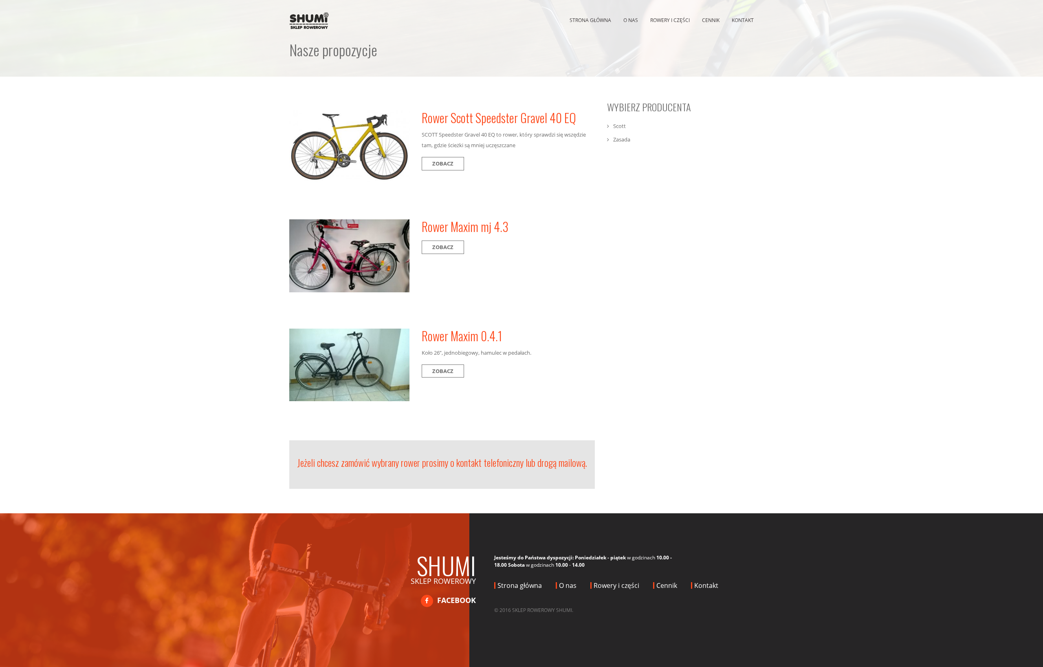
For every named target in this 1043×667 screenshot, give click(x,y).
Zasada (621, 139)
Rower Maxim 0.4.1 (462, 336)
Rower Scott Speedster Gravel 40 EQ (499, 117)
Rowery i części (670, 20)
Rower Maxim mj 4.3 (465, 226)
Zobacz (442, 163)
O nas (630, 20)
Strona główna (590, 20)
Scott (619, 126)
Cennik (711, 20)
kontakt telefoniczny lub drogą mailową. (521, 462)
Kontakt (743, 20)
